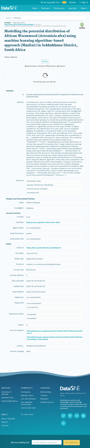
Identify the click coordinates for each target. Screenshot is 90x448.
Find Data (28, 414)
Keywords (20, 180)
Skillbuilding (45, 392)
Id (23, 94)
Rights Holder (18, 228)
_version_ (20, 346)
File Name (19, 253)
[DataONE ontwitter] (63, 416)
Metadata (17, 18)
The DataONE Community (26, 403)
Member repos (27, 395)
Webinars (44, 399)
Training (43, 395)
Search (8, 18)
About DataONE (8, 419)
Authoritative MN (17, 239)
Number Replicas (17, 275)
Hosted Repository (9, 401)
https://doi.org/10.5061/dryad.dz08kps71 (19, 24)
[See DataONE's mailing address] (63, 423)
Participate (25, 392)
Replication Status (16, 314)
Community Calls (28, 408)
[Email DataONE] (76, 416)
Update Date (19, 286)
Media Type (19, 259)
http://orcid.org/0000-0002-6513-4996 (43, 222)
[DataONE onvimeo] (70, 416)
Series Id (20, 248)
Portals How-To (47, 402)
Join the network (28, 399)
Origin (21, 202)
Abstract (20, 102)
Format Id (20, 264)
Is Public (20, 217)
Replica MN (19, 303)
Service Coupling (17, 351)
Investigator (19, 208)
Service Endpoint (17, 330)
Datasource (19, 297)
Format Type (19, 270)
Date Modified (18, 292)
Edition (21, 325)
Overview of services (6, 393)
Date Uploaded (18, 281)
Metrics (4, 422)
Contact (4, 425)
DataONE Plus (7, 398)
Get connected (71, 442)
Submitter (20, 222)
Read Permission (17, 233)
